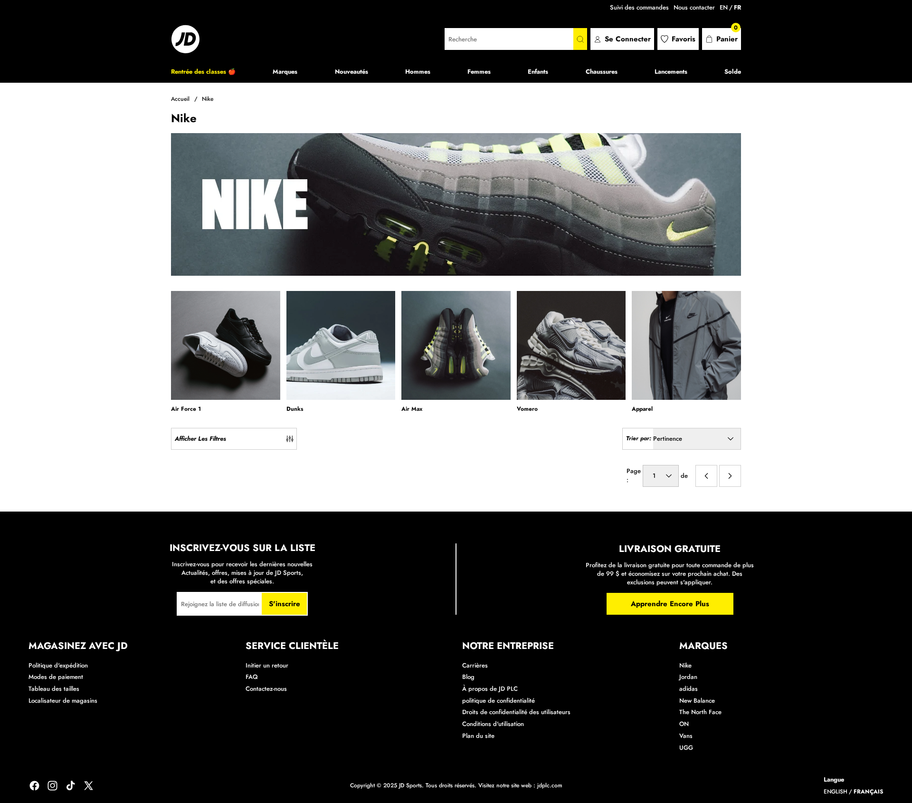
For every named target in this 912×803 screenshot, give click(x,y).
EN (724, 7)
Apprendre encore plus (670, 604)
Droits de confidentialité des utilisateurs (516, 711)
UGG (686, 747)
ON (684, 723)
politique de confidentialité (498, 700)
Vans (686, 735)
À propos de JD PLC (490, 688)
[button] (721, 39)
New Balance (697, 700)
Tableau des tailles (53, 688)
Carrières (475, 665)
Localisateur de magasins (62, 700)
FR (737, 7)
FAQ (252, 676)
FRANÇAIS (869, 792)
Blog (468, 676)
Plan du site (478, 735)
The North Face (700, 711)
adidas (688, 688)
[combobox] (509, 39)
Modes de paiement (55, 676)
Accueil (180, 99)
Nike (207, 99)
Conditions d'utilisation (493, 723)
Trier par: (638, 439)
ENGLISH (835, 792)
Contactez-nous (266, 688)
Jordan (688, 676)
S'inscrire (284, 604)
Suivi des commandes (639, 7)
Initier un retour (267, 665)
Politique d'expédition (58, 665)
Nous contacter (694, 7)
